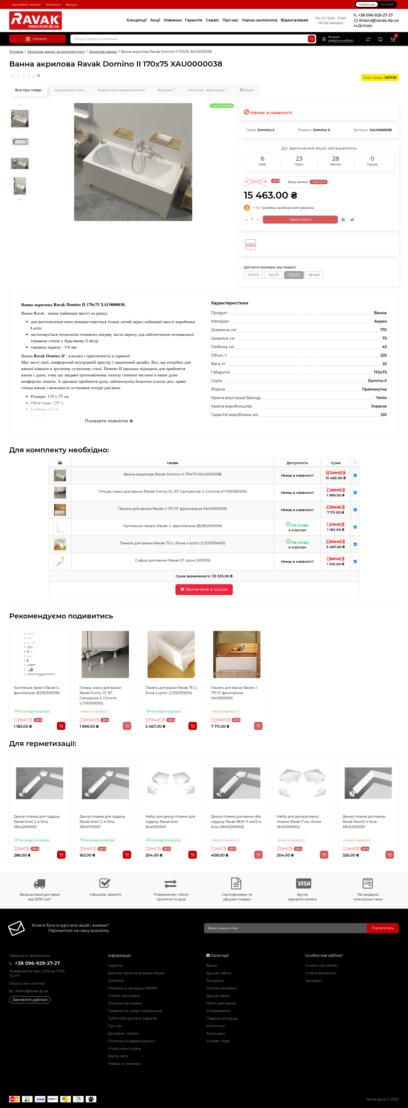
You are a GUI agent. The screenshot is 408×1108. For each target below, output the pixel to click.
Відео (248, 90)
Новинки (173, 20)
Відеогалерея (294, 20)
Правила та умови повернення (135, 1011)
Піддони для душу (222, 1018)
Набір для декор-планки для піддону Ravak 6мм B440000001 (170, 821)
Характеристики (69, 90)
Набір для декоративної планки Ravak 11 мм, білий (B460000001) (299, 821)
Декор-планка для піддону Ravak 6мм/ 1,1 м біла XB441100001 (102, 821)
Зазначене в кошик (206, 589)
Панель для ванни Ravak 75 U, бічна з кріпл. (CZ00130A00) (171, 690)
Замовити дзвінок (29, 999)
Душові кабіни (218, 973)
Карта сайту (118, 1056)
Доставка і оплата (26, 4)
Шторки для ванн (221, 988)
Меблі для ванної (221, 1003)
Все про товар (28, 90)
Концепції (137, 20)
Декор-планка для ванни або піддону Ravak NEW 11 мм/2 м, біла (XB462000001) (236, 821)
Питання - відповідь (207, 89)
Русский (387, 4)
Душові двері (218, 996)
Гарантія (193, 20)
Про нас (230, 20)
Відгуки (166, 89)
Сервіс (212, 20)
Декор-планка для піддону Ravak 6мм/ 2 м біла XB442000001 (37, 821)
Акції (155, 20)
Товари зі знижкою (124, 1064)
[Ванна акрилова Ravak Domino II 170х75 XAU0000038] (133, 162)
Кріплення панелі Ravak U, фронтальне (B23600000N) (37, 690)
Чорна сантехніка (259, 20)
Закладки (313, 981)
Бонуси (71, 4)
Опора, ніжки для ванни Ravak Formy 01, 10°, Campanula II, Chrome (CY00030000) (100, 695)
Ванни (211, 965)
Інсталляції (215, 1026)
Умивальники (218, 1011)
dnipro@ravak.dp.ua (31, 991)
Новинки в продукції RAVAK (132, 988)
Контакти (53, 4)
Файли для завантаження (121, 90)
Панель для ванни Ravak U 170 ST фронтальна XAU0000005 (234, 693)
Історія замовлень (320, 973)
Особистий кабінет (321, 965)
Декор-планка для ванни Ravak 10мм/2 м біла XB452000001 (364, 821)
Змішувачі (215, 981)
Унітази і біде (218, 1041)
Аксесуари (215, 1033)
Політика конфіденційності (131, 1041)
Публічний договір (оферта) (132, 1018)
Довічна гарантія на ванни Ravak (136, 973)
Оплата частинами (124, 996)
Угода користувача (124, 1048)
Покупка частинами (125, 1003)
